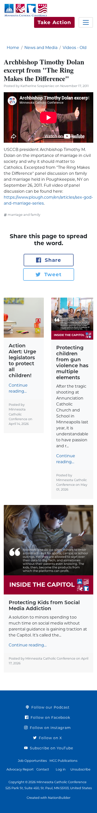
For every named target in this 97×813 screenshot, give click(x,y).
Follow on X (50, 738)
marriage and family (24, 215)
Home (13, 47)
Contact (42, 769)
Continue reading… (18, 388)
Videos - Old (75, 47)
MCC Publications (63, 761)
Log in (61, 769)
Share (52, 260)
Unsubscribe (80, 769)
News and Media (40, 47)
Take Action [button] (54, 22)
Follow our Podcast (50, 707)
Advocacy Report (20, 769)
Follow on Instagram (50, 727)
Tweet (52, 274)
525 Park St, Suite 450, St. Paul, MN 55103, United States (48, 788)
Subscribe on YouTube (51, 748)
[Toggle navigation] (86, 22)
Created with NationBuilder (48, 798)
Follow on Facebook (49, 717)
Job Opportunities (32, 761)
